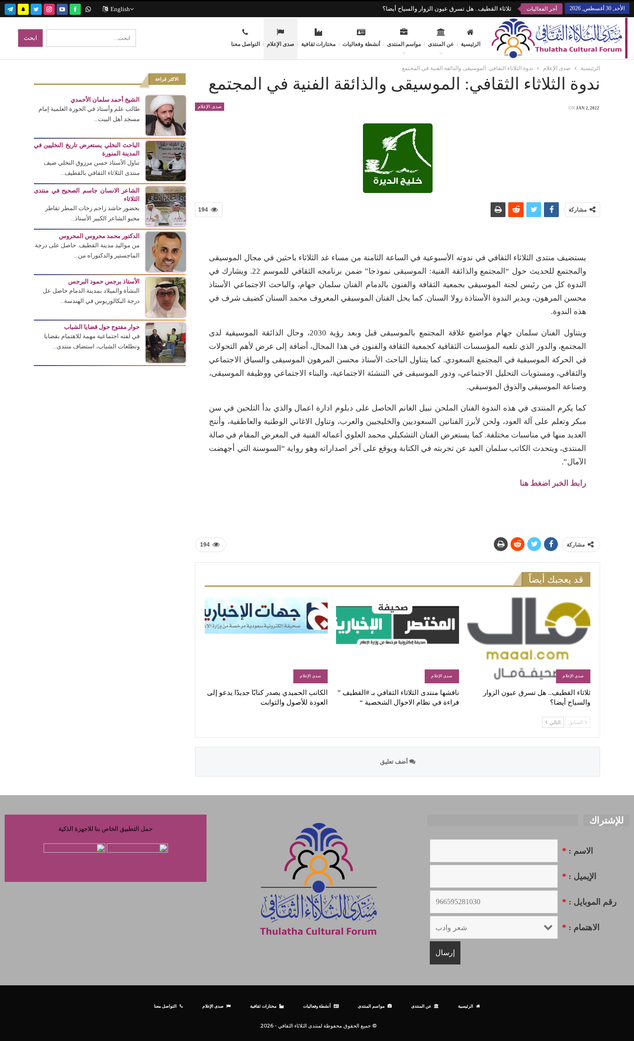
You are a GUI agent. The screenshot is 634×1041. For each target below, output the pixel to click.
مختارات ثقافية (318, 44)
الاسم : (577, 850)
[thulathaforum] (75, 8)
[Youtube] (62, 8)
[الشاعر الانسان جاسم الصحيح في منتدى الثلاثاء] (166, 205)
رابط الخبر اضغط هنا (553, 483)
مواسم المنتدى (404, 44)
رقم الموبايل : (589, 901)
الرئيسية (470, 44)
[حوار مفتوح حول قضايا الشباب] (166, 342)
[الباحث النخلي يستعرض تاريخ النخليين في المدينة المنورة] (166, 160)
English (120, 9)
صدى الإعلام (280, 44)
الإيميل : (579, 876)
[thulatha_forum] (49, 8)
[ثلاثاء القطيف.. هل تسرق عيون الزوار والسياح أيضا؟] (528, 640)
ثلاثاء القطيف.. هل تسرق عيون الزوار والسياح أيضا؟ (446, 8)
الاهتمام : (581, 927)
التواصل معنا (245, 44)
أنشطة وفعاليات (361, 44)
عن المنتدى (441, 44)
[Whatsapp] (88, 8)
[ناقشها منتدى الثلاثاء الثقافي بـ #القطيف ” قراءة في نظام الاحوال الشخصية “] (397, 640)
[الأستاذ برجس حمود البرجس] (166, 296)
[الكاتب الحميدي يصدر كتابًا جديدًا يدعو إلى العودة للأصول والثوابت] (266, 640)
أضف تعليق (394, 761)
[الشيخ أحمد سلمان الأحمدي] (166, 114)
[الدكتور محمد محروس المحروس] (166, 251)
